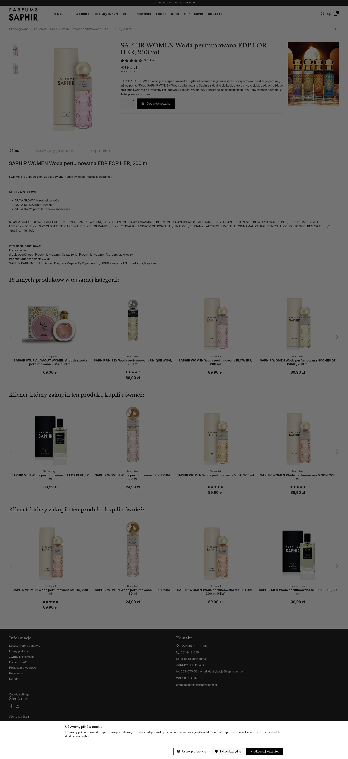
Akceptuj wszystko (266, 751)
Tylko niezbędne (230, 751)
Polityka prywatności (78, 742)
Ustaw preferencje (193, 751)
